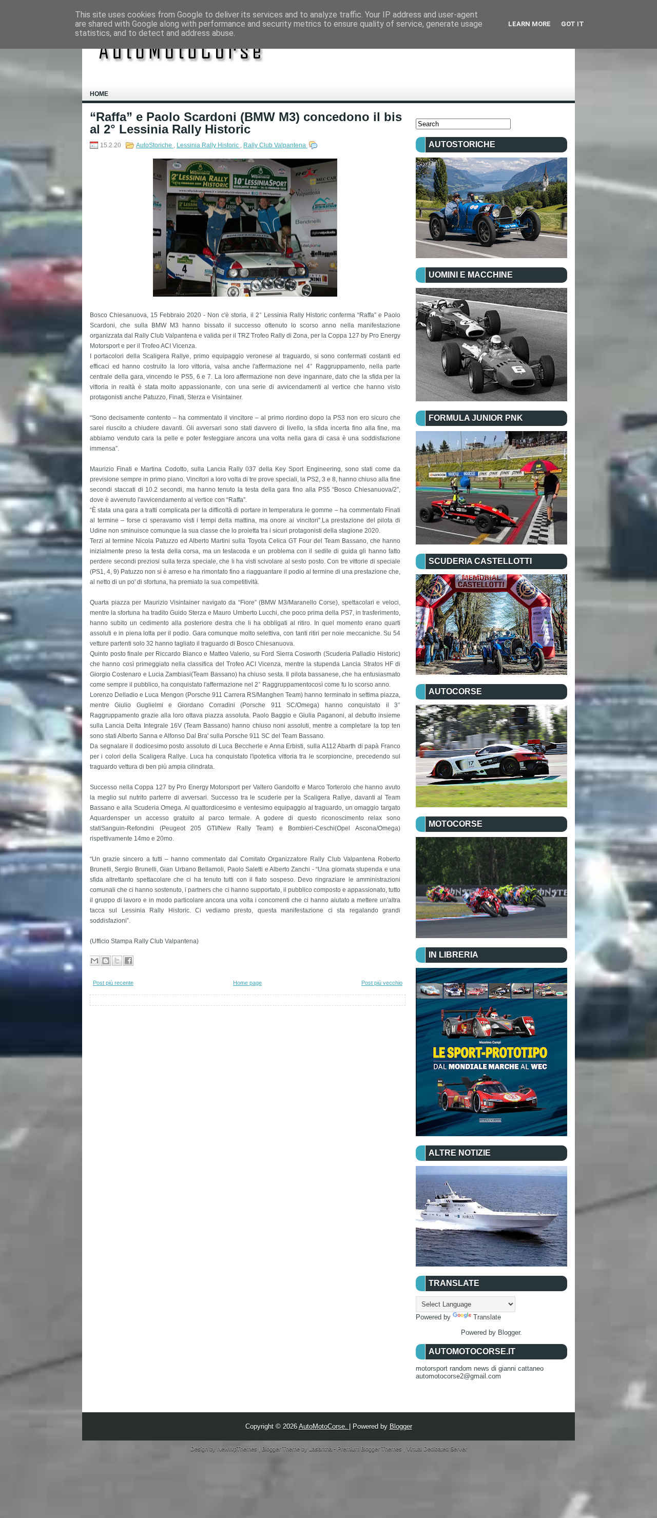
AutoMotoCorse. (324, 1426)
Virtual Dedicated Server (437, 1449)
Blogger (509, 1332)
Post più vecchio (381, 983)
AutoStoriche (154, 145)
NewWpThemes (238, 1449)
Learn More (529, 24)
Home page (247, 983)
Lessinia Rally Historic (208, 145)
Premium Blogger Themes (370, 1449)
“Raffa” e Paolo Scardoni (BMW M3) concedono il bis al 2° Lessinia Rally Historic (246, 123)
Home (99, 94)
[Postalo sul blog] (106, 961)
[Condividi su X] (117, 961)
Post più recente (113, 983)
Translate (487, 1317)
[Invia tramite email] (94, 961)
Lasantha (321, 1449)
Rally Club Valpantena (275, 145)
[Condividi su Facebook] (128, 961)
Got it (572, 24)
